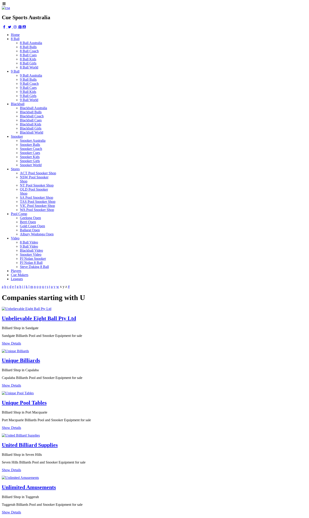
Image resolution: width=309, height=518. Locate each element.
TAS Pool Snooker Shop (37, 201)
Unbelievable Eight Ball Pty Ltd (39, 318)
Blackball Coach (32, 116)
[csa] (6, 8)
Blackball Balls (31, 112)
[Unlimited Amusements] (20, 478)
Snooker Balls (30, 145)
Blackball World (31, 132)
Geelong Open (30, 218)
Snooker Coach (31, 149)
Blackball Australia (33, 108)
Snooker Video (30, 254)
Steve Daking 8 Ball (34, 267)
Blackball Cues (31, 120)
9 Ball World (29, 100)
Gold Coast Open (32, 226)
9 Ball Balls (28, 79)
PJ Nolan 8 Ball (31, 263)
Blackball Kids (30, 124)
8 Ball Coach (29, 51)
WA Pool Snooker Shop (37, 210)
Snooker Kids (30, 157)
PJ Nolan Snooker (33, 258)
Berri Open (28, 222)
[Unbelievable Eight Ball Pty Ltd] (26, 309)
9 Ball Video (29, 246)
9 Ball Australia (31, 75)
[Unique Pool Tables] (18, 393)
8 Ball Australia (31, 43)
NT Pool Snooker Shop (37, 185)
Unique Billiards (21, 360)
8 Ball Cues (28, 55)
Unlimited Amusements (29, 487)
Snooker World (31, 165)
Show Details (11, 343)
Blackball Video (31, 250)
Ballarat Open (30, 230)
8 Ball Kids (28, 59)
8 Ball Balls (28, 47)
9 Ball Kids (28, 92)
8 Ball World (29, 67)
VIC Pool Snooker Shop (37, 206)
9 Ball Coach (29, 83)
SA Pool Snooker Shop (36, 197)
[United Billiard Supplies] (21, 435)
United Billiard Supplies (30, 445)
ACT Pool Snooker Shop (38, 173)
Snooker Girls (30, 161)
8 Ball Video (29, 242)
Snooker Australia (32, 140)
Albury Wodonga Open (37, 234)
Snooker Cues (30, 153)
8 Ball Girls (28, 63)
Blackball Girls (30, 128)
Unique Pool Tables (24, 403)
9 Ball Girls (28, 96)
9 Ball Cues (28, 88)
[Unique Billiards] (15, 351)
